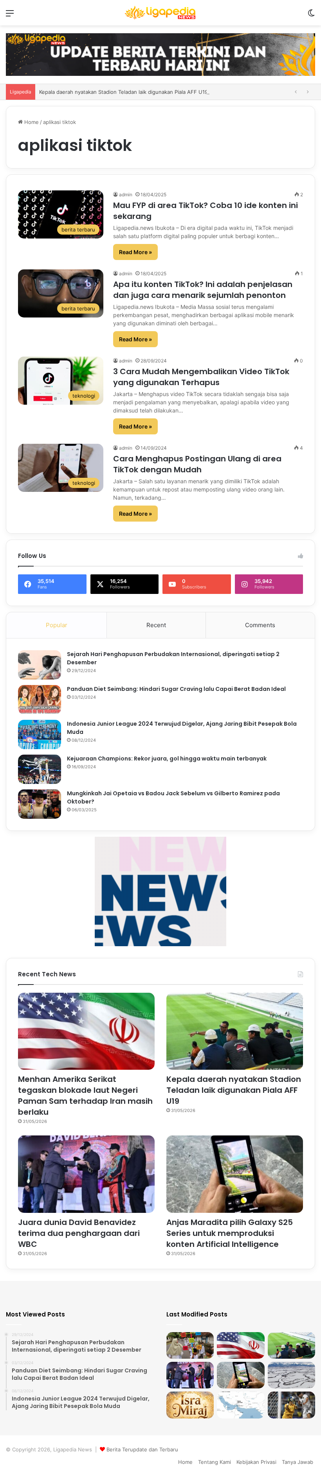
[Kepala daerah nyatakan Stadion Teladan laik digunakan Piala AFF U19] (234, 1031)
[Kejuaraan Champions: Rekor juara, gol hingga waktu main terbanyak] (39, 769)
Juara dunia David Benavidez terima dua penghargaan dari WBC (79, 1233)
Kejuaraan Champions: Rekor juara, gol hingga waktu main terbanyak (167, 758)
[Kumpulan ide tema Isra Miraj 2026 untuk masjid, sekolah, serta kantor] (190, 1405)
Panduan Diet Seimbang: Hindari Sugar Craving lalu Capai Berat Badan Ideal (176, 689)
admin (125, 194)
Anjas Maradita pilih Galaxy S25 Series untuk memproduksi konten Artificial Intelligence (229, 1233)
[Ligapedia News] (160, 12)
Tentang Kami (214, 1462)
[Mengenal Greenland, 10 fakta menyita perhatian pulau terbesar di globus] (291, 1375)
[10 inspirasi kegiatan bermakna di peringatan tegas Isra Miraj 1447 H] (190, 1345)
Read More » (135, 252)
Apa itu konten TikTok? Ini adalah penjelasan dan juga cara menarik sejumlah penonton (202, 290)
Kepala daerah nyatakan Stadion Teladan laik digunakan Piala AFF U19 (233, 1090)
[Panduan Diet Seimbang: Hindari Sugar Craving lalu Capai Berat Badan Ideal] (39, 699)
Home (31, 122)
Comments (260, 625)
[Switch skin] (311, 16)
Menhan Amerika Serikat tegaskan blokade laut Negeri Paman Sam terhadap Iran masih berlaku (85, 1095)
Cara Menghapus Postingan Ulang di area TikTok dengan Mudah (197, 464)
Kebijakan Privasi (256, 1462)
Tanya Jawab (297, 1462)
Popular (56, 625)
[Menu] (10, 16)
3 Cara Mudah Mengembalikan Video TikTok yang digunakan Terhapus (201, 377)
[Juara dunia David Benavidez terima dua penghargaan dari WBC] (86, 1173)
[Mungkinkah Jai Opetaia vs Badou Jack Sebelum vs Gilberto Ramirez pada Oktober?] (39, 804)
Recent (156, 625)
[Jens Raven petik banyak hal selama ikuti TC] (291, 1405)
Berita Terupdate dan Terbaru (142, 1449)
